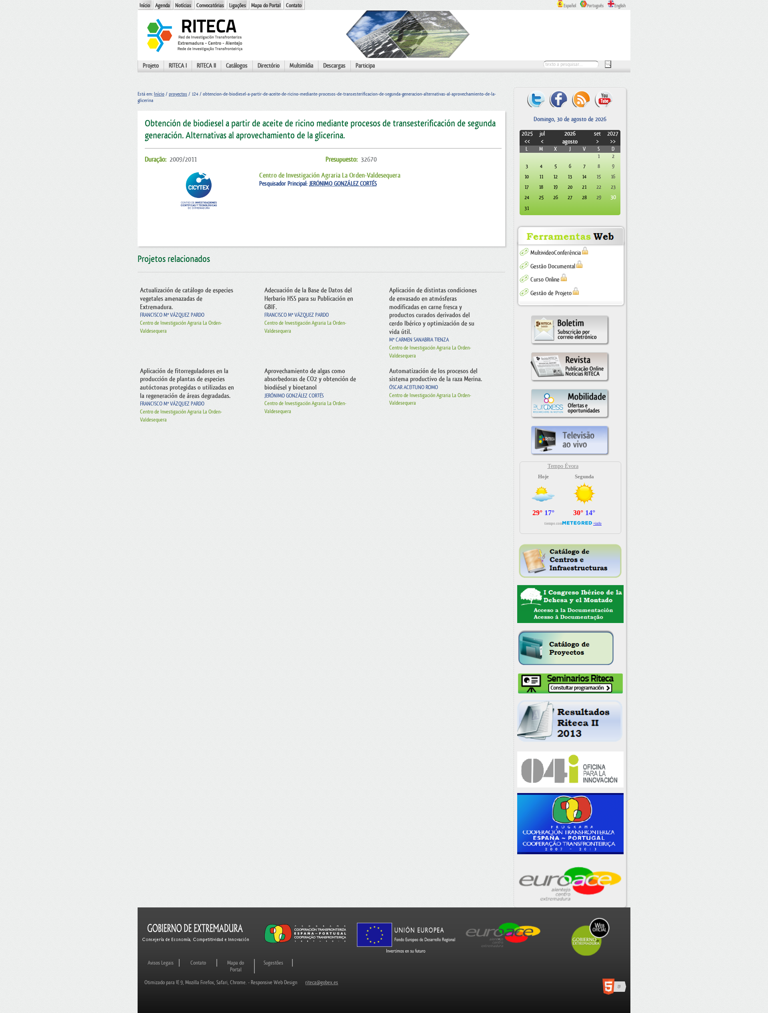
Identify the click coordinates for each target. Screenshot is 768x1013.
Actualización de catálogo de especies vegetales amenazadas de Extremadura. (186, 298)
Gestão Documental (552, 267)
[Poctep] (570, 823)
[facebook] (559, 98)
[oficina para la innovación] (570, 769)
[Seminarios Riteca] (570, 683)
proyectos (178, 94)
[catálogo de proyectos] (570, 648)
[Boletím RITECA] (570, 345)
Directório (269, 66)
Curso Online (545, 280)
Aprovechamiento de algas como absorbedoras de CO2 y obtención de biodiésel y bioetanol (310, 379)
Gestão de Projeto (551, 293)
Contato (294, 5)
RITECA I (178, 66)
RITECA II (206, 66)
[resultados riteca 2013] (570, 723)
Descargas (334, 66)
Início (145, 5)
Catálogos (237, 66)
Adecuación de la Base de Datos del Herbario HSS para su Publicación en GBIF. (308, 298)
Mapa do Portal (266, 5)
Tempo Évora (563, 466)
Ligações (237, 5)
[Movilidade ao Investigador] (570, 419)
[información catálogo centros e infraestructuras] (570, 560)
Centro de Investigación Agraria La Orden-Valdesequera (329, 175)
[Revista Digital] (570, 382)
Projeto (151, 66)
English (620, 6)
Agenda (162, 5)
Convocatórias (210, 5)
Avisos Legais (161, 962)
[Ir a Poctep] (305, 943)
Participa (365, 66)
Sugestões (273, 962)
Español (570, 6)
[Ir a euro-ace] (503, 949)
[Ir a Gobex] (590, 955)
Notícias (183, 5)
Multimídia (301, 66)
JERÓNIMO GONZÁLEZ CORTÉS (343, 184)
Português (595, 6)
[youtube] (603, 98)
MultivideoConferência (555, 253)
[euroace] (570, 882)
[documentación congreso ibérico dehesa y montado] (570, 604)
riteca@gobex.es (321, 982)
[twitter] (536, 98)
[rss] (581, 98)
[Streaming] (570, 455)
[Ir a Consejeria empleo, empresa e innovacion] (196, 949)
